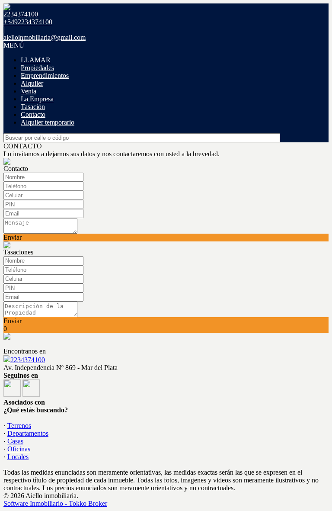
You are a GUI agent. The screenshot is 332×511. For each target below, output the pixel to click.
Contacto (33, 114)
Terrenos (19, 425)
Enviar (12, 237)
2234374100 (27, 359)
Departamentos (27, 433)
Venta (28, 91)
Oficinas (18, 449)
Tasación (33, 106)
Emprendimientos (45, 75)
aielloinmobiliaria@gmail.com (44, 37)
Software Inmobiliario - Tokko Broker (55, 503)
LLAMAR (36, 60)
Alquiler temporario (47, 122)
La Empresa (37, 99)
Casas (15, 441)
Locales (18, 456)
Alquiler (32, 83)
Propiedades (37, 67)
